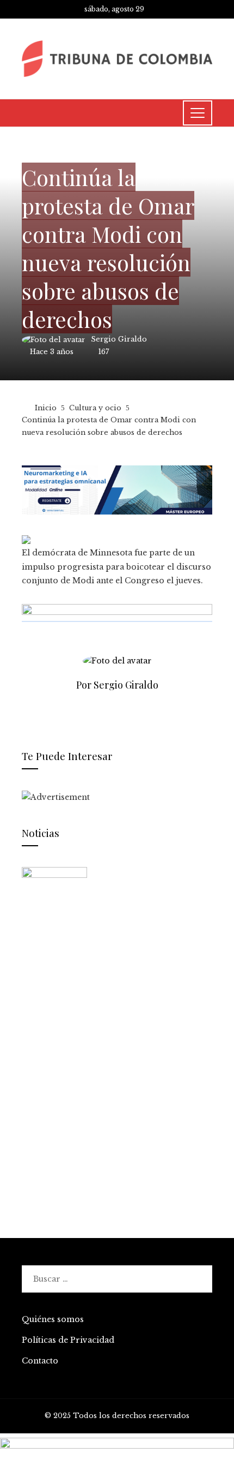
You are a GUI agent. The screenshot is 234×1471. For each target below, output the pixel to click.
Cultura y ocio (53, 152)
